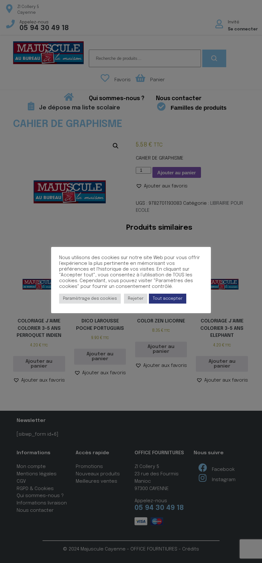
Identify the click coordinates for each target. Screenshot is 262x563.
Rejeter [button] (135, 299)
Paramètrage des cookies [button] (90, 299)
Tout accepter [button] (167, 299)
